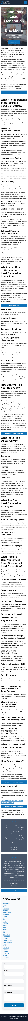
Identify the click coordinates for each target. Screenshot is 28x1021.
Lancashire (6, 947)
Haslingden (10, 802)
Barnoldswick (6, 934)
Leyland (5, 921)
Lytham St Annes (7, 942)
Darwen (11, 800)
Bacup (4, 927)
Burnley (5, 925)
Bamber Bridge (7, 912)
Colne (4, 931)
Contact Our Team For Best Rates (14, 782)
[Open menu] (25, 2)
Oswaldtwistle (5, 800)
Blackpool (5, 946)
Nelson (5, 929)
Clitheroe (5, 920)
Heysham (5, 955)
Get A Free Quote (14, 890)
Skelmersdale (6, 936)
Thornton (5, 944)
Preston (5, 916)
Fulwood (5, 923)
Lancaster (5, 949)
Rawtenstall (6, 914)
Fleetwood (6, 953)
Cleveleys (5, 951)
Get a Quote (13, 42)
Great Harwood (18, 800)
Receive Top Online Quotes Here (14, 433)
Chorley (5, 918)
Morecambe (6, 957)
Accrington (4, 802)
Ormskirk (5, 938)
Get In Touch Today (14, 92)
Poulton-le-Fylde (7, 940)
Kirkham (5, 933)
